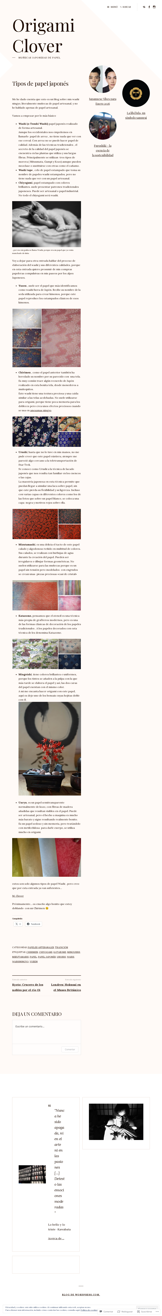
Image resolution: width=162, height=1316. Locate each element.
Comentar (70, 1049)
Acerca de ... (56, 1238)
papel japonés (47, 956)
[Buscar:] (129, 7)
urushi (61, 956)
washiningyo (20, 961)
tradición (61, 947)
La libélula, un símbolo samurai (136, 115)
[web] (144, 6)
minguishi (73, 952)
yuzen (34, 961)
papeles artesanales (41, 947)
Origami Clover (43, 34)
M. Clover (18, 895)
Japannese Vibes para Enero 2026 (102, 101)
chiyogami (45, 952)
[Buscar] (121, 7)
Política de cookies (89, 1310)
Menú (114, 7)
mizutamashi (20, 956)
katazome (59, 952)
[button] (26, 318)
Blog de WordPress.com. (81, 1294)
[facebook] (149, 6)
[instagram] (154, 6)
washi (70, 956)
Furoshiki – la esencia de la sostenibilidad (102, 150)
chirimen (32, 952)
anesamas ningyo (40, 410)
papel (33, 956)
